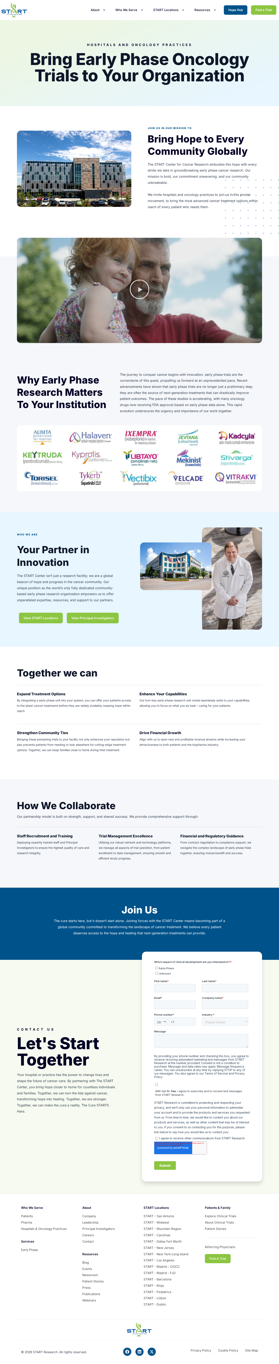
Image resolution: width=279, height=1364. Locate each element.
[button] (139, 290)
